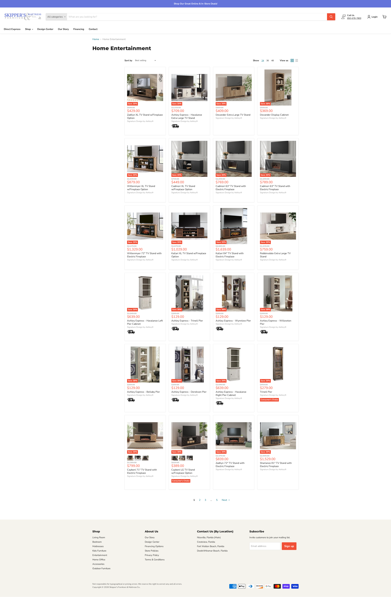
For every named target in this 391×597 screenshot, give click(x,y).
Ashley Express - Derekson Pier (188, 392)
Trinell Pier (266, 392)
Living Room (98, 537)
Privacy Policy (152, 555)
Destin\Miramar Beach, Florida (212, 550)
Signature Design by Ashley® (140, 121)
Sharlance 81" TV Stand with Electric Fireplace (276, 464)
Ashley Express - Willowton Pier (275, 322)
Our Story (63, 29)
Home (95, 39)
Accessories (98, 564)
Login (375, 16)
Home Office (98, 559)
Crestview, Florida (206, 541)
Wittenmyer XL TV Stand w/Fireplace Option (141, 187)
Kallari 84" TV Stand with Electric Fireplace (230, 255)
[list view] (296, 60)
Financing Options (154, 546)
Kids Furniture (99, 550)
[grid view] (292, 60)
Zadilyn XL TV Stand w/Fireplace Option (145, 116)
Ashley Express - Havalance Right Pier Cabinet (231, 393)
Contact (93, 29)
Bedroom (97, 541)
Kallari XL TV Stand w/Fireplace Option (188, 255)
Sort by (128, 60)
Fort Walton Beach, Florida (210, 546)
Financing (78, 29)
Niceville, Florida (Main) (209, 537)
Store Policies (151, 550)
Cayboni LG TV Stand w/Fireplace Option (183, 471)
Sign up (289, 546)
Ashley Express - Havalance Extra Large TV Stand (186, 116)
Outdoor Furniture (101, 568)
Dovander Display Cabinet (274, 115)
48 (272, 60)
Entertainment (99, 555)
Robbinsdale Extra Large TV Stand (275, 255)
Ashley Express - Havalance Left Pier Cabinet (145, 322)
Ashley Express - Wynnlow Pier (233, 320)
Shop (28, 29)
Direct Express (12, 29)
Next (225, 500)
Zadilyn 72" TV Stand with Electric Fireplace (230, 464)
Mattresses (98, 546)
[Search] (331, 16)
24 (262, 60)
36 (267, 60)
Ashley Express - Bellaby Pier (143, 392)
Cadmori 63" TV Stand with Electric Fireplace (231, 187)
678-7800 (354, 18)
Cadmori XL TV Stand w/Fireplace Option (183, 187)
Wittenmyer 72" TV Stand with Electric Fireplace (144, 255)
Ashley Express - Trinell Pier (187, 320)
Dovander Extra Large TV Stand (233, 115)
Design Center (45, 29)
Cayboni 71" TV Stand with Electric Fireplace (142, 471)
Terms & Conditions (154, 559)
